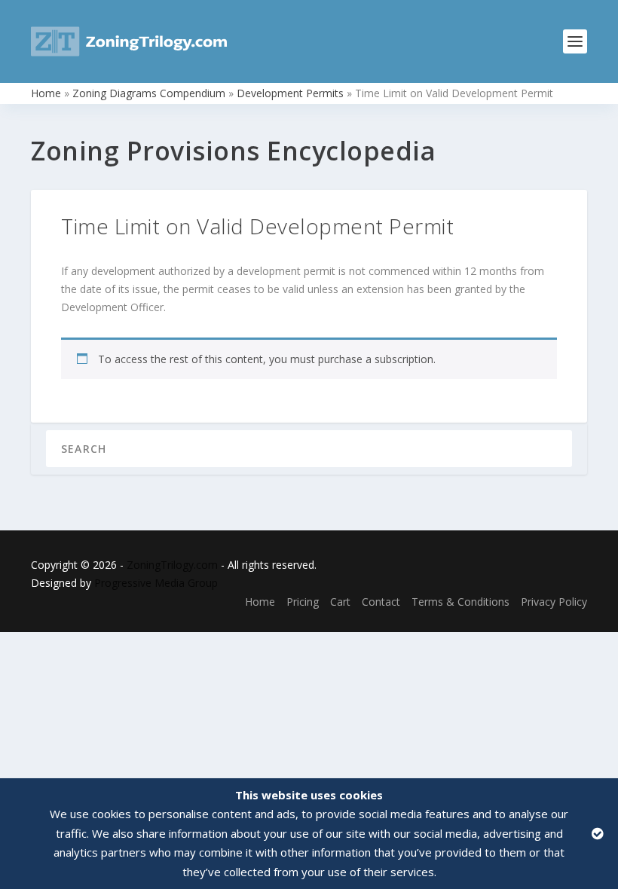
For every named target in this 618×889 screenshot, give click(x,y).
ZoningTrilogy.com (172, 565)
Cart (340, 601)
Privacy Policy (554, 601)
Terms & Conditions (460, 601)
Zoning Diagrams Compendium (148, 93)
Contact (381, 601)
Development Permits (290, 93)
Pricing (302, 601)
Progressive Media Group (156, 583)
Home (46, 93)
